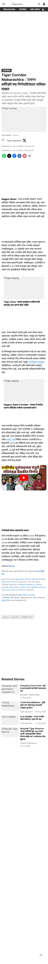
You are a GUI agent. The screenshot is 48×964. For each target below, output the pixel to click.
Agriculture (16, 617)
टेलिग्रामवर (6, 597)
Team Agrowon (14, 140)
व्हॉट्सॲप (17, 597)
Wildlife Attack (27, 617)
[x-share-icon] (9, 157)
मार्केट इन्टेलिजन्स (35, 9)
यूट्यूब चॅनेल (5, 600)
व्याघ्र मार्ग (10, 439)
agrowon (6, 617)
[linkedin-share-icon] (19, 157)
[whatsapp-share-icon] (4, 157)
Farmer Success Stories (15, 590)
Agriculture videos (9, 582)
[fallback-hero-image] (10, 689)
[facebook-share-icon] (14, 157)
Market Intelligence (27, 584)
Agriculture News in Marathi (26, 579)
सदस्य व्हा (11, 566)
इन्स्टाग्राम (31, 595)
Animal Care (25, 587)
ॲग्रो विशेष (22, 9)
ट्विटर (25, 595)
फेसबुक (20, 595)
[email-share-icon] (25, 157)
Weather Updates (38, 587)
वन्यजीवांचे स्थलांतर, (36, 362)
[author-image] (4, 141)
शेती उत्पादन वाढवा (9, 9)
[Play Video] (24, 478)
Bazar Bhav (14, 587)
